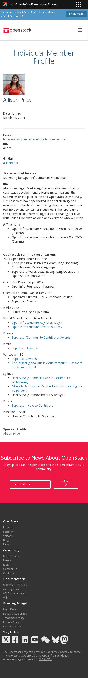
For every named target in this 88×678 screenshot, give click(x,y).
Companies (10, 569)
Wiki (5, 597)
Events (7, 560)
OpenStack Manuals (15, 585)
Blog (6, 540)
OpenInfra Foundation (55, 655)
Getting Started (12, 589)
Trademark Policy (13, 618)
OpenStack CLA (12, 626)
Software (8, 536)
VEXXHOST (45, 659)
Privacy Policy (11, 622)
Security (8, 531)
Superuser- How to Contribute (32, 405)
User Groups (11, 556)
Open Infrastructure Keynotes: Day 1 (37, 323)
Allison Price (11, 433)
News (6, 544)
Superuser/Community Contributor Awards (41, 337)
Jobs (6, 564)
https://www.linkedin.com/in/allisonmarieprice (34, 139)
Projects (8, 527)
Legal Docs (9, 609)
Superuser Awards (24, 348)
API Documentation (14, 593)
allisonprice (11, 163)
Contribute (9, 573)
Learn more (76, 14)
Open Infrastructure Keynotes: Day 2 (37, 327)
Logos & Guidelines (15, 614)
